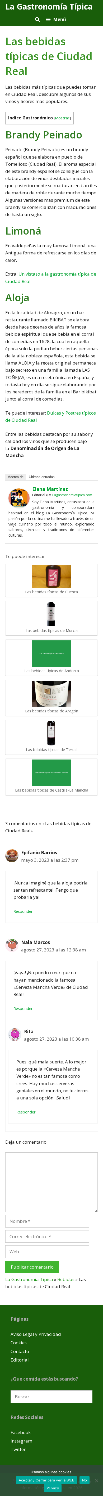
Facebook (21, 1432)
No (84, 1480)
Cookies (19, 1343)
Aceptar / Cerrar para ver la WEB (46, 1480)
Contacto (20, 1351)
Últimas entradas (42, 477)
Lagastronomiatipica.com (72, 494)
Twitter (18, 1449)
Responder (23, 911)
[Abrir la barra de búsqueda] (37, 19)
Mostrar (62, 117)
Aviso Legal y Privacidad (36, 1334)
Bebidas (65, 1279)
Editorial (20, 1360)
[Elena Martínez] (19, 506)
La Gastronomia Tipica (29, 1279)
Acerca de (16, 477)
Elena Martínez (50, 489)
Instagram (21, 1441)
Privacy (53, 1488)
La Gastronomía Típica (49, 6)
